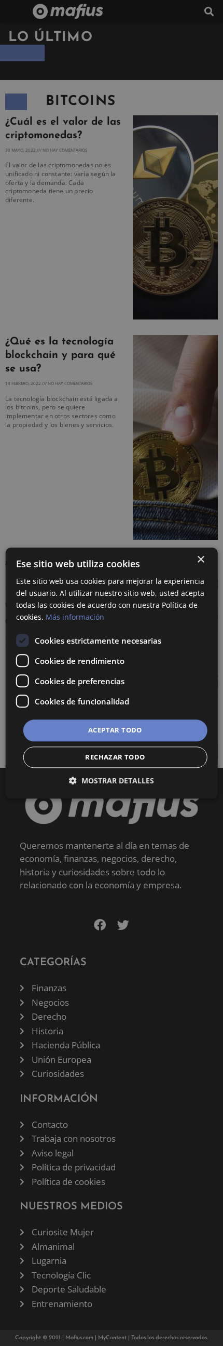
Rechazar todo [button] (115, 757)
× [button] (200, 560)
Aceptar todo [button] (115, 730)
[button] (111, 780)
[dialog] (112, 673)
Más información (75, 617)
